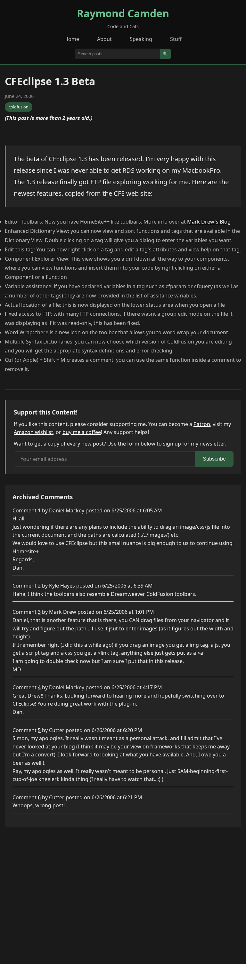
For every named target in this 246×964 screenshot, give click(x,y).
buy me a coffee (81, 432)
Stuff (176, 39)
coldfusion (19, 107)
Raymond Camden (123, 13)
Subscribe (214, 459)
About (104, 39)
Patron (201, 424)
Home (71, 39)
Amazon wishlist (33, 432)
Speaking (141, 39)
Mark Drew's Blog (209, 221)
